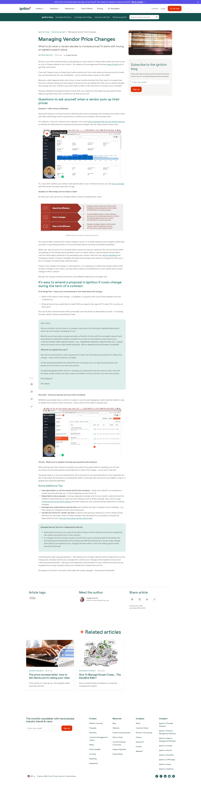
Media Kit (139, 751)
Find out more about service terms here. (76, 518)
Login (163, 8)
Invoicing (92, 754)
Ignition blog (47, 17)
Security (61, 776)
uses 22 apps (112, 64)
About (138, 723)
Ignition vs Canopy (165, 746)
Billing (91, 745)
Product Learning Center (122, 733)
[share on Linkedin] (31, 391)
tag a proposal (118, 184)
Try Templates (113, 8)
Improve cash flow (102, 17)
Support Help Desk (119, 749)
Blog (114, 723)
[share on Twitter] (31, 384)
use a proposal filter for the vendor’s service (106, 121)
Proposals (92, 728)
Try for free (174, 8)
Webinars (116, 728)
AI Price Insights (95, 749)
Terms (50, 776)
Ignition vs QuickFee (166, 755)
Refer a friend (117, 737)
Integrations (93, 763)
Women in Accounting (144, 733)
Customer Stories (142, 728)
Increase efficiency (63, 17)
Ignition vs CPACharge (167, 760)
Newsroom (140, 742)
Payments (92, 733)
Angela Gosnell (71, 55)
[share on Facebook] (31, 399)
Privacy (55, 776)
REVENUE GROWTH (45, 55)
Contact (155, 8)
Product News (118, 754)
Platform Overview (96, 723)
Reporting (93, 759)
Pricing (100, 8)
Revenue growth (120, 17)
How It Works (86, 8)
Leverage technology (83, 17)
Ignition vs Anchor (165, 750)
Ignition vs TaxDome (166, 769)
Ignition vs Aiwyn (165, 764)
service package (110, 255)
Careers (139, 737)
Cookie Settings (70, 776)
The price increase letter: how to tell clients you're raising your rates (49, 676)
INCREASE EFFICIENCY (87, 671)
